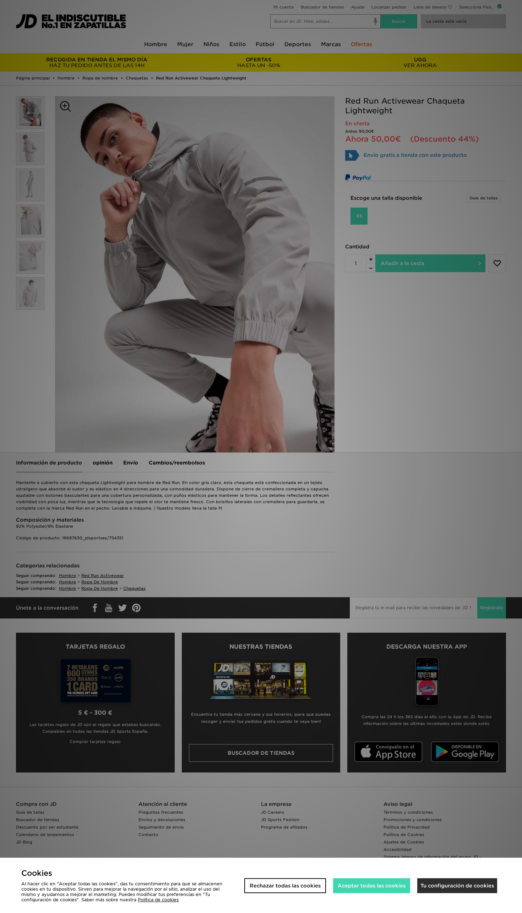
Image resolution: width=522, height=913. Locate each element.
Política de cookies (158, 899)
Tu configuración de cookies (457, 886)
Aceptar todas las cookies (372, 886)
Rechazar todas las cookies (285, 886)
